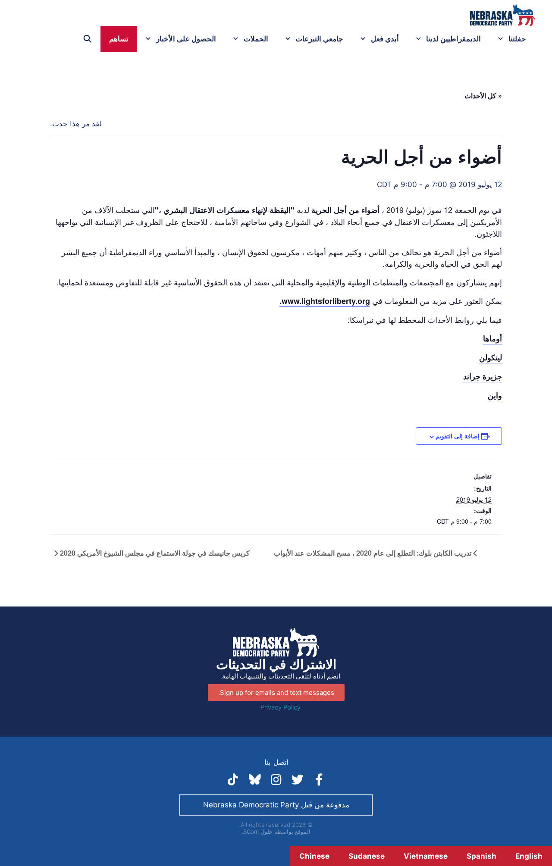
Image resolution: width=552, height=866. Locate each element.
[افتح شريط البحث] (87, 39)
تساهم (119, 38)
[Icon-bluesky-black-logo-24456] (254, 780)
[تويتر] (298, 780)
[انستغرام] (276, 780)
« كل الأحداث (483, 95)
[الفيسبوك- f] (319, 780)
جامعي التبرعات (319, 38)
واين (495, 395)
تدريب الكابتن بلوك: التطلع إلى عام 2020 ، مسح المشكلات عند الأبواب (373, 553)
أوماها (492, 338)
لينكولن (490, 357)
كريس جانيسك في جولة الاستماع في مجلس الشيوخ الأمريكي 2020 (154, 553)
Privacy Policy (280, 707)
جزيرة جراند (482, 376)
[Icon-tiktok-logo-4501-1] (233, 780)
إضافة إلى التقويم (458, 435)
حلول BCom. (257, 831)
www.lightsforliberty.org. (324, 300)
